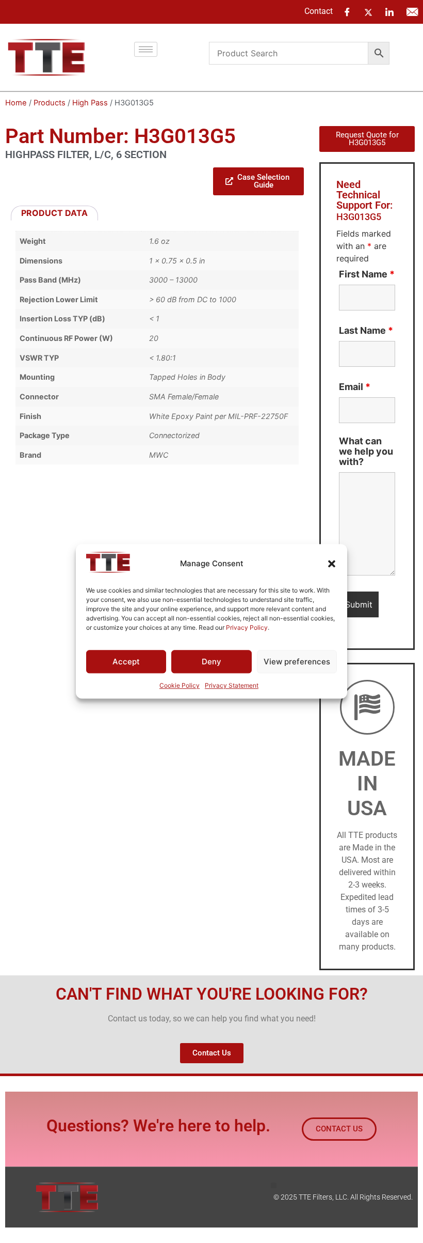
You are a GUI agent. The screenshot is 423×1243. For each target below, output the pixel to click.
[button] (332, 563)
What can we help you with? (366, 451)
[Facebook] (347, 12)
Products (50, 102)
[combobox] (288, 53)
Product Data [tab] (54, 213)
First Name (367, 274)
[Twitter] (368, 11)
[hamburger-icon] (145, 49)
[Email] (412, 12)
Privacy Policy (247, 627)
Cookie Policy (179, 686)
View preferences (297, 661)
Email (354, 387)
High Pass (90, 102)
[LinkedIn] (389, 12)
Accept (126, 661)
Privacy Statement (231, 686)
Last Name (366, 330)
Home (16, 102)
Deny (211, 661)
